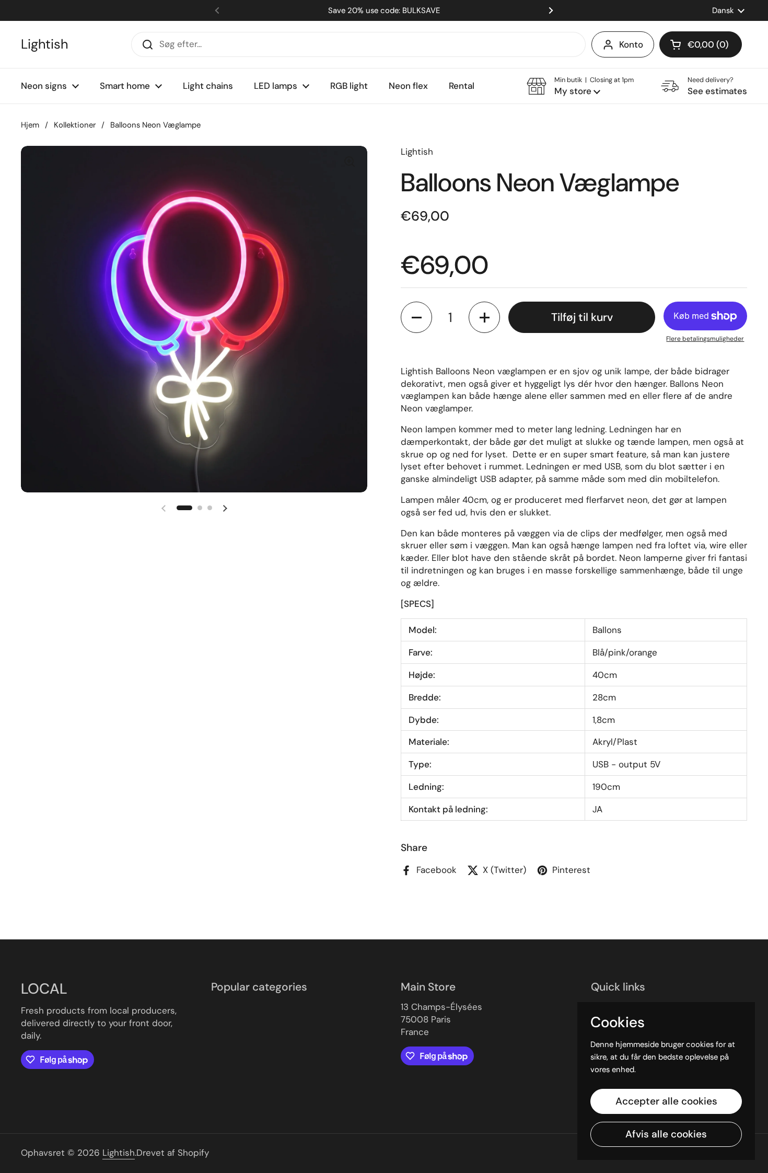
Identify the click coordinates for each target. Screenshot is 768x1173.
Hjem (30, 125)
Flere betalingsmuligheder (705, 339)
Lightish (44, 44)
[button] (700, 44)
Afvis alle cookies (666, 1134)
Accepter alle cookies (666, 1101)
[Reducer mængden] (416, 317)
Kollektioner (75, 125)
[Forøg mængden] (484, 317)
